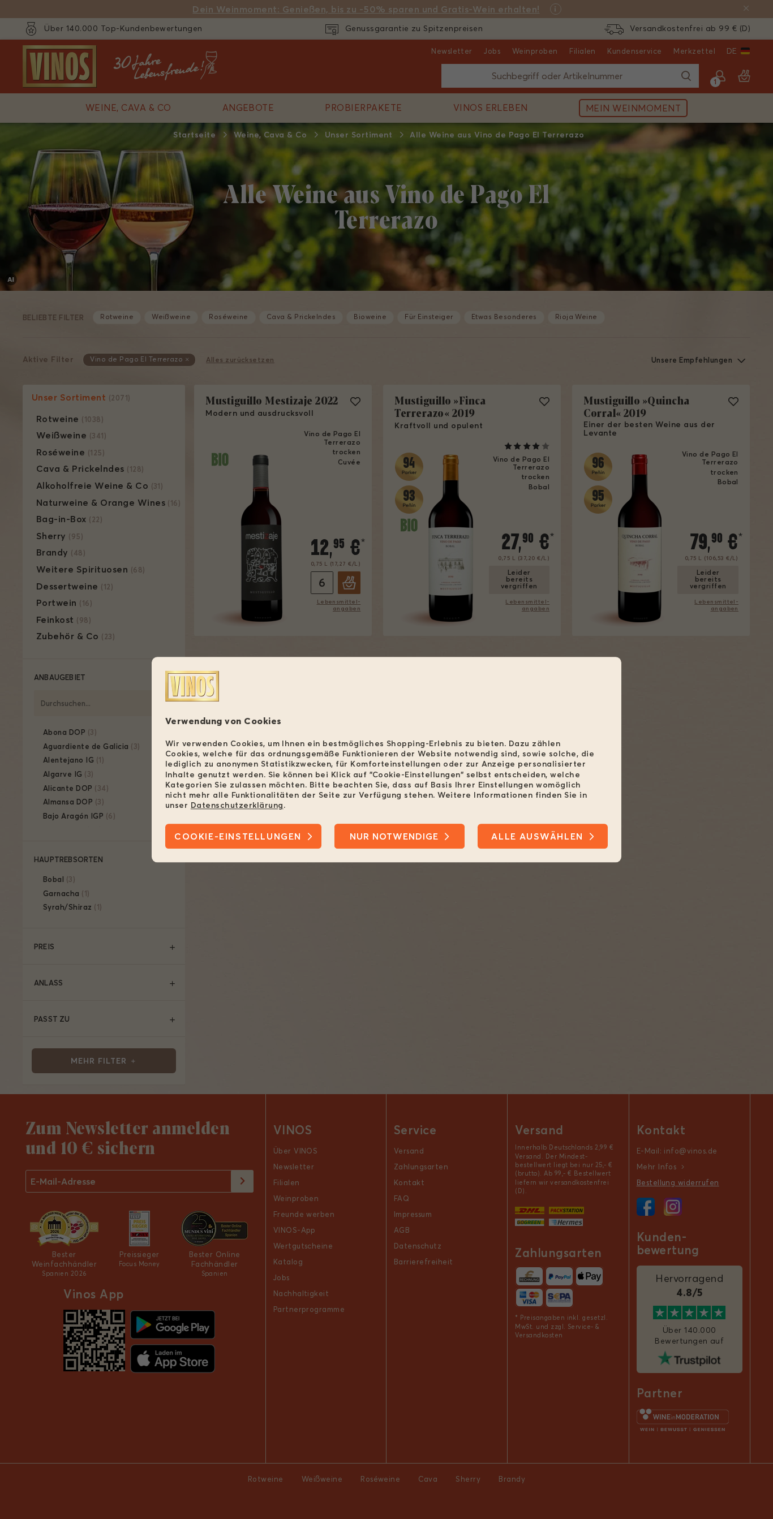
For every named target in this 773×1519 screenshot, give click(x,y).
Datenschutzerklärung (237, 805)
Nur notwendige (394, 836)
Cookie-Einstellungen (238, 836)
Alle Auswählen (537, 836)
